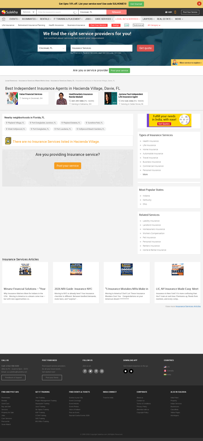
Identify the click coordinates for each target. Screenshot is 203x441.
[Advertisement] (101, 330)
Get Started (136, 4)
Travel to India (108, 398)
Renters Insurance (151, 245)
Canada (170, 371)
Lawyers (148, 19)
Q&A (127, 25)
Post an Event (74, 412)
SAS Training (40, 418)
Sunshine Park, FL (95, 123)
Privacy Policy (142, 406)
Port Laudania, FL (63, 129)
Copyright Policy (142, 412)
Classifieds (174, 409)
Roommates (29, 19)
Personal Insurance (152, 170)
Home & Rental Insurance (154, 249)
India (169, 375)
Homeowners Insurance (154, 229)
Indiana (146, 195)
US (168, 367)
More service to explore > (191, 62)
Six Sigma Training (42, 409)
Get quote (145, 48)
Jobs (88, 19)
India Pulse (174, 398)
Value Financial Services (30, 94)
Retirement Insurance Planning (31, 25)
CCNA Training (40, 415)
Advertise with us (143, 409)
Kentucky (147, 199)
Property (174, 400)
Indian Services (176, 403)
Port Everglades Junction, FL (43, 123)
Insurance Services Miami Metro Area (33, 81)
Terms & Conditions (144, 403)
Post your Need (52, 378)
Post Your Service (190, 12)
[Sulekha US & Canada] (9, 12)
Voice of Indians (74, 409)
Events (14, 19)
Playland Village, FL (15, 123)
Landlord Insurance (152, 225)
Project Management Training (45, 400)
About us (140, 398)
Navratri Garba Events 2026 (79, 415)
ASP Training (40, 412)
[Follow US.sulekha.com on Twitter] (90, 371)
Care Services (103, 19)
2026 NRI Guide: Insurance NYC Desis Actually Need (73, 290)
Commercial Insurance (153, 166)
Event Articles (74, 403)
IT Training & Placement (67, 19)
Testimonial (138, 25)
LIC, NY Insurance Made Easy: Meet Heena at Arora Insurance (177, 290)
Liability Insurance (151, 220)
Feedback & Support (13, 378)
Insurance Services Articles (188, 306)
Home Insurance (150, 149)
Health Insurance (56, 25)
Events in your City (76, 398)
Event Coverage (75, 400)
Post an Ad (5, 421)
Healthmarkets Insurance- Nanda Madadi (81, 95)
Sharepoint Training (42, 403)
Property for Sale (7, 412)
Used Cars (5, 403)
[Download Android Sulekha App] (131, 371)
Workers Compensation (154, 233)
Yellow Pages (175, 412)
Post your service (119, 70)
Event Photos (74, 406)
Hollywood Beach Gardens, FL (91, 129)
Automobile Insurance (153, 153)
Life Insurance (8, 25)
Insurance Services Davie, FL (62, 81)
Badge (116, 25)
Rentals (44, 19)
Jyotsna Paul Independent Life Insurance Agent (131, 95)
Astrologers (175, 415)
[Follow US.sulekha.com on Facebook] (85, 371)
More (178, 19)
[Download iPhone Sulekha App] (125, 371)
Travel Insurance (150, 157)
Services (4, 409)
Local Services (11, 81)
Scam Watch (6, 424)
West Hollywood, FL (16, 129)
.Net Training (40, 398)
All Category (153, 25)
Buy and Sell (5, 406)
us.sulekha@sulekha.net (17, 372)
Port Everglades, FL (40, 129)
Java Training (40, 406)
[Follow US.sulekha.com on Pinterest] (96, 371)
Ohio (145, 204)
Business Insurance (76, 25)
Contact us (141, 400)
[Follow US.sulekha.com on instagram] (102, 371)
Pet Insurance (149, 237)
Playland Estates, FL (71, 123)
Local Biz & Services (126, 19)
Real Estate (164, 19)
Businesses (175, 406)
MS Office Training (42, 421)
